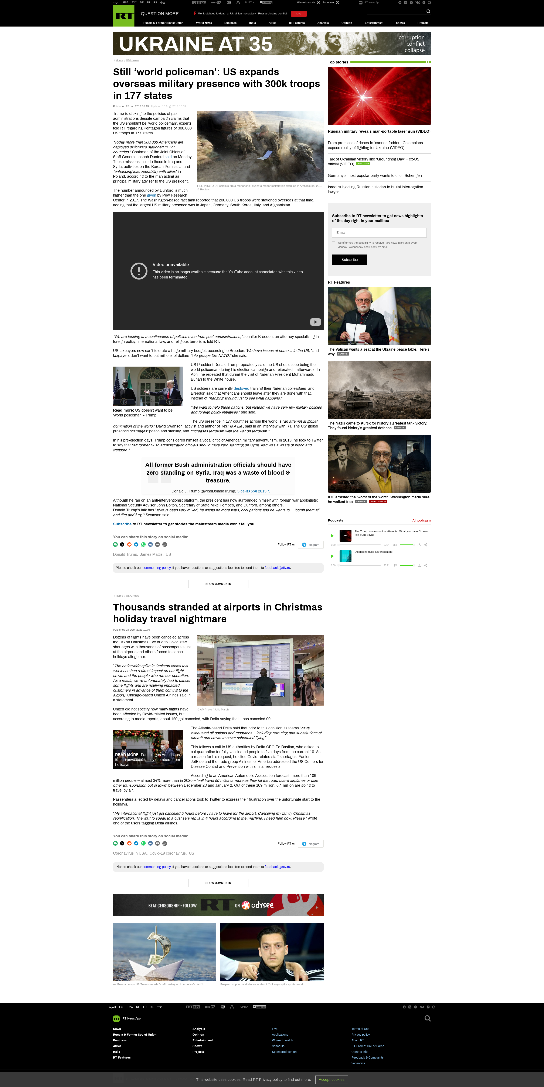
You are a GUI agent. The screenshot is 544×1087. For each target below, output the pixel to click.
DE (142, 2)
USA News (132, 60)
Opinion (346, 22)
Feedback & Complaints (367, 1057)
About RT (357, 1040)
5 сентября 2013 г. (253, 491)
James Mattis (151, 554)
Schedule (278, 1046)
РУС (134, 2)
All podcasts (421, 520)
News (117, 1029)
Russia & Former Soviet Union (163, 22)
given (151, 195)
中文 (162, 2)
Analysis (323, 22)
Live (275, 1029)
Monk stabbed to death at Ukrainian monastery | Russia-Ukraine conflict (242, 13)
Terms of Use (360, 1029)
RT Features (297, 22)
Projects (423, 22)
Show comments (218, 583)
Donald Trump (125, 554)
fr (145, 1006)
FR (148, 2)
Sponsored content (285, 1051)
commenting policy (157, 568)
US (168, 554)
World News (204, 22)
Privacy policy (360, 1034)
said (168, 157)
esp (121, 1006)
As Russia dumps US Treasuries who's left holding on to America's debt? (158, 984)
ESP (125, 2)
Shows (400, 22)
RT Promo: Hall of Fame (367, 1046)
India (252, 22)
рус (130, 1006)
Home (119, 60)
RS (155, 2)
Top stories (338, 62)
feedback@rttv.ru (277, 568)
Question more (160, 13)
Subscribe (122, 524)
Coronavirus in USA (130, 853)
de (138, 1006)
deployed (241, 388)
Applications (280, 1034)
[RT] (199, 2)
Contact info (359, 1051)
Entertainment (374, 22)
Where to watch (282, 1040)
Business (230, 22)
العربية (116, 2)
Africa (272, 22)
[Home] (124, 16)
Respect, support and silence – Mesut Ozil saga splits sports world (261, 984)
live (298, 14)
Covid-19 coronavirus (168, 853)
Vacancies (358, 1063)
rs (151, 1006)
